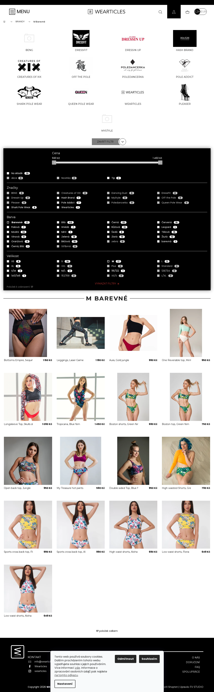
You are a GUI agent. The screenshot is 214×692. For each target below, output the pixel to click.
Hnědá (67, 227)
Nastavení (65, 684)
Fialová (17, 227)
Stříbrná (68, 246)
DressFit (169, 193)
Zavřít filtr (105, 141)
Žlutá (167, 236)
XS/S (116, 275)
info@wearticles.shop (47, 661)
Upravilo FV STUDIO (191, 686)
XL (15, 266)
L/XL (166, 275)
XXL (66, 266)
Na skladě (19, 173)
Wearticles (69, 207)
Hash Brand (70, 197)
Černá (118, 222)
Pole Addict (70, 202)
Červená (170, 222)
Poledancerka (122, 202)
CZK (197, 11)
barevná (169, 241)
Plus (116, 266)
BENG (16, 193)
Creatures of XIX (73, 193)
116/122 (117, 270)
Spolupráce (191, 671)
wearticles (40, 671)
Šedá (116, 232)
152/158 (68, 275)
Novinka (68, 178)
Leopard (168, 227)
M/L (66, 270)
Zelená (68, 236)
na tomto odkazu (66, 675)
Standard (169, 266)
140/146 (18, 275)
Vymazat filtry (105, 283)
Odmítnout (125, 659)
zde (77, 667)
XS (15, 261)
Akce (16, 178)
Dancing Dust (121, 193)
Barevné (20, 222)
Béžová (68, 241)
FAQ (197, 667)
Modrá (18, 232)
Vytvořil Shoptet (168, 686)
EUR (203, 11)
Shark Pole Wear (23, 207)
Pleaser (18, 202)
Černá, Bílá (19, 246)
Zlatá (117, 236)
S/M (16, 270)
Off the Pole (171, 197)
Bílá (66, 222)
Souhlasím (149, 659)
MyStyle (118, 197)
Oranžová (19, 241)
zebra (117, 241)
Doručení (193, 662)
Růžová (118, 227)
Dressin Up (20, 197)
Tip (115, 178)
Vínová (18, 236)
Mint (66, 232)
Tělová (168, 232)
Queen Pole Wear (174, 202)
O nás (196, 657)
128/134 (168, 270)
